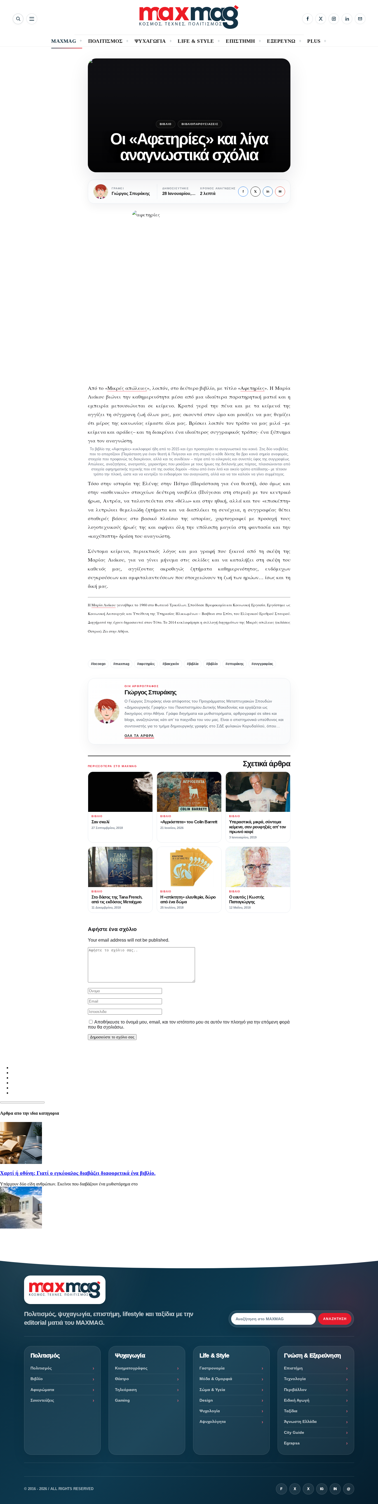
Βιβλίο (166, 124)
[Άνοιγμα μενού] (31, 18)
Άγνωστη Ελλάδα (300, 1421)
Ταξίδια (290, 1411)
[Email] (360, 18)
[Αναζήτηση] (18, 19)
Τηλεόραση (126, 1389)
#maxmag (121, 664)
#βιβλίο (212, 664)
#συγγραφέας (262, 664)
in (267, 192)
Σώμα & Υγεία (212, 1389)
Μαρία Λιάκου (103, 604)
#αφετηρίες (146, 664)
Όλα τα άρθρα (139, 736)
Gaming (122, 1400)
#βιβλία (192, 664)
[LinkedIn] (347, 18)
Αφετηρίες (252, 388)
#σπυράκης (235, 664)
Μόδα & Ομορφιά (215, 1378)
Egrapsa (292, 1443)
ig (321, 1489)
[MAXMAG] (189, 17)
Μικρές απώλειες (127, 388)
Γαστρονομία (212, 1368)
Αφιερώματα (42, 1389)
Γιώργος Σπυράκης (151, 692)
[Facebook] (307, 18)
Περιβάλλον (295, 1389)
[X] (320, 18)
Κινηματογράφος (131, 1368)
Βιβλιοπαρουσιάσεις (200, 124)
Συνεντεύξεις (42, 1400)
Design (206, 1400)
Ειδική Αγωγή (296, 1400)
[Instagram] (333, 18)
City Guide (294, 1432)
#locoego (98, 664)
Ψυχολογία (209, 1411)
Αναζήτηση (335, 1319)
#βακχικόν (171, 664)
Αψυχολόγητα (212, 1421)
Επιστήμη (293, 1368)
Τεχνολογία (295, 1378)
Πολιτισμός (41, 1368)
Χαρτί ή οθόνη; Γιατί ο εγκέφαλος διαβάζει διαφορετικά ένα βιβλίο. (78, 1173)
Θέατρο (122, 1378)
